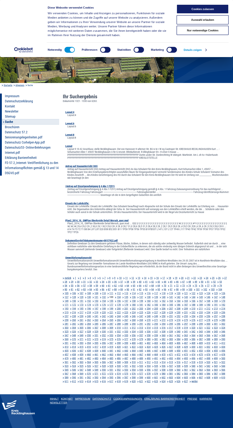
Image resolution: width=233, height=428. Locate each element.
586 (208, 373)
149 (66, 300)
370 (74, 339)
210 (193, 308)
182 (149, 304)
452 (193, 350)
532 (134, 366)
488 (134, 358)
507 (111, 362)
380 (149, 339)
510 (134, 362)
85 (97, 289)
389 (216, 339)
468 (149, 354)
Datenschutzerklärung (19, 101)
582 (178, 373)
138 (149, 297)
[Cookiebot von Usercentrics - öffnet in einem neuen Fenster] (24, 50)
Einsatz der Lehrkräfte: (77, 203)
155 (111, 300)
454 (208, 350)
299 (201, 323)
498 (208, 358)
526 (89, 366)
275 (186, 320)
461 (96, 354)
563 (201, 369)
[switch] (105, 50)
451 (186, 350)
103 (213, 289)
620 (134, 381)
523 (66, 366)
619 (126, 381)
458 (74, 354)
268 (134, 320)
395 (96, 343)
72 (177, 285)
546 (74, 369)
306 (89, 327)
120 (178, 293)
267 (126, 320)
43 (158, 281)
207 (171, 308)
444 (134, 350)
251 (171, 316)
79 (220, 285)
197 (96, 308)
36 (115, 281)
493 (171, 358)
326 (74, 331)
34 (103, 281)
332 (119, 331)
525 (81, 366)
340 (178, 331)
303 (66, 327)
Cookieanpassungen (127, 398)
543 (216, 366)
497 (201, 358)
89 (121, 289)
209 (186, 308)
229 (171, 312)
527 (96, 366)
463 (111, 354)
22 (194, 277)
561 (186, 369)
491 (156, 358)
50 (202, 281)
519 (201, 362)
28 (66, 281)
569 (81, 373)
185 (171, 304)
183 (156, 304)
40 (140, 281)
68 (152, 285)
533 (141, 366)
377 (126, 339)
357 (141, 335)
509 (126, 362)
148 (223, 297)
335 (141, 331)
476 (208, 354)
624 (163, 381)
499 (216, 358)
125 (216, 293)
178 (119, 304)
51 (208, 281)
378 (134, 339)
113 (126, 293)
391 (66, 343)
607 (201, 377)
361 (171, 335)
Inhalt (54, 398)
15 (151, 277)
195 (81, 308)
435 (66, 350)
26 (219, 277)
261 (81, 320)
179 (126, 304)
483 (96, 358)
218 (89, 312)
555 (141, 369)
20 (182, 277)
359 (156, 335)
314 (149, 327)
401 (141, 343)
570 (89, 373)
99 (183, 289)
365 (201, 335)
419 (111, 346)
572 (104, 373)
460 (89, 354)
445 (141, 350)
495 (186, 358)
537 (171, 366)
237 (66, 316)
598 (134, 377)
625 (171, 381)
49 (196, 281)
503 (81, 362)
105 (66, 293)
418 (104, 346)
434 (223, 346)
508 (119, 362)
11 (126, 277)
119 (171, 293)
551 (111, 369)
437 (81, 350)
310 (119, 327)
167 (201, 300)
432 (208, 346)
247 (141, 316)
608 (208, 377)
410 (208, 343)
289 (126, 323)
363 (186, 335)
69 (158, 285)
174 (89, 304)
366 (208, 335)
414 (74, 346)
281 (66, 323)
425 (156, 346)
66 (140, 285)
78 (214, 285)
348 (74, 335)
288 (119, 323)
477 (216, 354)
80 (66, 289)
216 (74, 312)
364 (193, 335)
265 (111, 320)
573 (111, 373)
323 (216, 327)
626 (178, 381)
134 (119, 297)
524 (74, 366)
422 (134, 346)
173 (81, 304)
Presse (192, 398)
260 (74, 320)
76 (202, 285)
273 (171, 320)
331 (111, 331)
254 (193, 316)
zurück (68, 277)
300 (208, 323)
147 (216, 297)
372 (89, 339)
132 (104, 297)
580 (163, 373)
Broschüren (12, 127)
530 (119, 366)
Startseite (8, 85)
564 (208, 369)
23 (201, 277)
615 (96, 381)
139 (156, 297)
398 (119, 343)
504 (89, 362)
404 (163, 343)
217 (81, 312)
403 (156, 343)
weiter (194, 381)
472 (178, 354)
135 (126, 297)
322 (208, 327)
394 (89, 343)
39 (134, 281)
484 (104, 358)
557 (156, 369)
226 (149, 312)
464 (119, 354)
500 (223, 358)
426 (163, 346)
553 (126, 369)
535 (156, 366)
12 (132, 277)
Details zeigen (193, 49)
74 (189, 285)
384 (178, 339)
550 (104, 369)
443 (126, 350)
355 (126, 335)
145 (201, 297)
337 (156, 331)
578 (149, 373)
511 (141, 362)
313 (141, 327)
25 (213, 277)
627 (186, 381)
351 (96, 335)
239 (81, 316)
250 (163, 316)
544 (223, 366)
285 (96, 323)
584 (193, 373)
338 (163, 331)
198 (104, 308)
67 (146, 285)
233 (201, 312)
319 (186, 327)
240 (89, 316)
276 (193, 320)
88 (115, 289)
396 (104, 343)
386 (193, 339)
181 (141, 304)
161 (156, 300)
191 (216, 304)
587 (216, 373)
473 (186, 354)
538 (178, 366)
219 (96, 312)
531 (126, 366)
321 (201, 327)
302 (223, 323)
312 (134, 327)
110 (104, 293)
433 (216, 346)
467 (141, 354)
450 (178, 350)
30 (78, 281)
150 (74, 300)
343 (201, 331)
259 (66, 320)
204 (149, 308)
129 (81, 297)
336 (149, 331)
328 (89, 331)
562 (193, 369)
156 (119, 300)
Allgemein (19, 85)
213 (216, 308)
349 (81, 335)
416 (89, 346)
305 (81, 327)
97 (171, 289)
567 (66, 373)
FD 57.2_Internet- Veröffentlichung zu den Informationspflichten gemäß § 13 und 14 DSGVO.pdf (32, 168)
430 (193, 346)
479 (66, 358)
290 (134, 323)
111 (111, 293)
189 (201, 304)
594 (104, 377)
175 (96, 304)
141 (171, 297)
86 (103, 289)
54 (66, 285)
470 (163, 354)
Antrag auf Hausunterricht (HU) (81, 166)
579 (156, 373)
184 (163, 304)
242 (104, 316)
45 (171, 281)
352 (104, 335)
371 (81, 339)
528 (104, 366)
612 (74, 381)
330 (104, 331)
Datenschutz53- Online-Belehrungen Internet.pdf (28, 150)
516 (178, 362)
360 (163, 335)
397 (111, 343)
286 (104, 323)
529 (111, 366)
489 (141, 358)
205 (156, 308)
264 (104, 320)
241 (96, 316)
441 (111, 350)
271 (156, 320)
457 (66, 354)
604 (178, 377)
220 (104, 312)
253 (186, 316)
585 (201, 373)
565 (216, 369)
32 (90, 281)
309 (111, 327)
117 (156, 293)
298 (193, 323)
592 (89, 377)
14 (145, 277)
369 (66, 339)
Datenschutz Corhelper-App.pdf (25, 142)
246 (134, 316)
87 (109, 289)
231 (186, 312)
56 (78, 285)
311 (126, 327)
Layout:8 (69, 134)
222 (119, 312)
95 (158, 289)
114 (134, 293)
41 (146, 281)
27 (225, 277)
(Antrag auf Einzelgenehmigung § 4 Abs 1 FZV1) (90, 186)
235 (216, 312)
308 (104, 327)
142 (178, 297)
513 (156, 362)
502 (74, 362)
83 (84, 289)
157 (126, 300)
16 (157, 277)
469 (156, 354)
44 (165, 281)
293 (156, 323)
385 (186, 339)
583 (186, 373)
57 (84, 285)
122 (193, 293)
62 (115, 285)
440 (104, 350)
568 (74, 373)
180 (134, 304)
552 (119, 369)
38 (128, 281)
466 (134, 354)
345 (216, 331)
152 (89, 300)
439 (96, 350)
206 (163, 308)
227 (156, 312)
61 (109, 285)
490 (149, 358)
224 (134, 312)
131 (96, 297)
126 (223, 293)
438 (89, 350)
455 (216, 350)
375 (111, 339)
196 (89, 308)
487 (126, 358)
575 (126, 373)
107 (81, 293)
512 (149, 362)
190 (208, 304)
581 (171, 373)
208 (178, 308)
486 (119, 358)
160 (149, 300)
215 (66, 312)
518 (193, 362)
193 (66, 308)
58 (90, 285)
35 (109, 281)
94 (152, 289)
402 (149, 343)
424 (149, 346)
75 (196, 285)
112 (119, 293)
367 (216, 335)
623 (156, 381)
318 (178, 327)
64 (128, 285)
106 (74, 293)
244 (119, 316)
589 (66, 377)
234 (208, 312)
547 (81, 369)
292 (149, 323)
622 (149, 381)
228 (163, 312)
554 (134, 369)
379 (141, 339)
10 (120, 277)
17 (163, 277)
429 (186, 346)
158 (134, 300)
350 (89, 335)
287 (111, 323)
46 (177, 281)
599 (141, 377)
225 (141, 312)
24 (207, 277)
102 (205, 289)
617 (111, 381)
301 (216, 323)
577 (141, 373)
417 (96, 346)
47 (183, 281)
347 (66, 335)
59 (97, 285)
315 (156, 327)
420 (119, 346)
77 (208, 285)
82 (78, 289)
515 (171, 362)
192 (223, 304)
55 (72, 285)
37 (121, 281)
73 (183, 285)
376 (119, 339)
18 (170, 277)
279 (216, 320)
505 (96, 362)
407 (186, 343)
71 (171, 285)
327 (81, 331)
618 (119, 381)
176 (104, 304)
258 (223, 316)
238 (74, 316)
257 (216, 316)
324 (223, 327)
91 (134, 289)
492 (163, 358)
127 (66, 297)
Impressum (12, 96)
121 (186, 293)
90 (128, 289)
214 (223, 308)
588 (223, 373)
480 (74, 358)
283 (81, 323)
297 (186, 323)
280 (223, 320)
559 (171, 369)
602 (163, 377)
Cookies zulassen (202, 9)
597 (126, 377)
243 (111, 316)
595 (111, 377)
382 (163, 339)
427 (171, 346)
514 (163, 362)
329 (96, 331)
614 (89, 381)
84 (90, 289)
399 (126, 343)
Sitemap (10, 116)
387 (201, 339)
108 (89, 293)
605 (186, 377)
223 (126, 312)
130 (89, 297)
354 (119, 335)
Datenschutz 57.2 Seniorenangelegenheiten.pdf (23, 134)
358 (149, 335)
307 (96, 327)
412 (223, 343)
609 (216, 377)
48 (189, 281)
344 (208, 331)
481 (81, 358)
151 (81, 300)
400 (134, 343)
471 (171, 354)
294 (163, 323)
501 (66, 362)
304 (74, 327)
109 (96, 293)
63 (121, 285)
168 (208, 300)
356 (134, 335)
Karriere (206, 398)
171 (66, 304)
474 (193, 354)
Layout (68, 146)
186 (178, 304)
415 (81, 346)
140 (163, 297)
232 (193, 312)
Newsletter (11, 111)
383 (171, 339)
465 (126, 354)
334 (134, 331)
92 (140, 289)
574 (119, 373)
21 (188, 277)
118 (163, 293)
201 (126, 308)
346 (223, 331)
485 (111, 358)
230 (178, 312)
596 (119, 377)
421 (126, 346)
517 (186, 362)
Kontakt (10, 106)
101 (198, 289)
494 (178, 358)
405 (171, 343)
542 (208, 366)
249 (156, 316)
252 (178, 316)
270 (149, 320)
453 (201, 350)
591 (81, 377)
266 (119, 320)
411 (216, 343)
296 (178, 323)
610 (223, 377)
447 (156, 350)
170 (223, 300)
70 (165, 285)
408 (193, 343)
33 (97, 281)
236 (223, 312)
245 (126, 316)
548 (89, 369)
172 (74, 304)
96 (165, 289)
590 (74, 377)
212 (208, 308)
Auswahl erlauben (202, 19)
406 (178, 343)
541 (201, 366)
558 (163, 369)
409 (201, 343)
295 (171, 323)
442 (119, 350)
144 (193, 297)
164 (178, 300)
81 (72, 289)
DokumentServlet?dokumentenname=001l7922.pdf (91, 240)
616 (104, 381)
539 (186, 366)
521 (216, 362)
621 (141, 381)
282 (74, 323)
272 (163, 320)
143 (186, 297)
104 (220, 289)
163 (171, 300)
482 (89, 358)
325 (66, 331)
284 (89, 323)
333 (126, 331)
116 (149, 293)
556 (149, 369)
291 (141, 323)
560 (178, 369)
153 (96, 300)
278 (208, 320)
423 (141, 346)
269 (141, 320)
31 (84, 281)
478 (223, 354)
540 (193, 366)
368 (223, 335)
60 (103, 285)
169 (216, 300)
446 (149, 350)
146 (208, 297)
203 (141, 308)
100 (190, 289)
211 (201, 308)
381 (156, 339)
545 (66, 369)
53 (220, 281)
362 (178, 335)
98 (177, 289)
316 (163, 327)
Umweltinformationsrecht (78, 257)
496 (193, 358)
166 (193, 300)
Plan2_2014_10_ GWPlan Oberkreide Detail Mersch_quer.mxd (97, 220)
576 (134, 373)
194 (74, 308)
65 (134, 285)
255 (201, 316)
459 (81, 354)
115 (141, 293)
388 (208, 339)
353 (111, 335)
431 (201, 346)
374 (104, 339)
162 (163, 300)
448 (163, 350)
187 (186, 304)
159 (141, 300)
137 (141, 297)
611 (66, 381)
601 (156, 377)
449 (171, 350)
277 (201, 320)
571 (96, 373)
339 (171, 331)
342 (193, 331)
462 (104, 354)
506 (104, 362)
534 (149, 366)
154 (104, 300)
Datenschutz (101, 398)
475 (201, 354)
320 (193, 327)
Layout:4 (69, 112)
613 (81, 381)
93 (146, 289)
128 (74, 297)
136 (134, 297)
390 (223, 339)
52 (214, 281)
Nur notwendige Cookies (202, 30)
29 (72, 281)
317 (171, 327)
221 (111, 312)
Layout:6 (69, 123)
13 (139, 277)
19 (176, 277)
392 (74, 343)
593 (96, 377)
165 (186, 300)
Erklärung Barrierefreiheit (21, 158)
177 (111, 304)
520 (208, 362)
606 (193, 377)
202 (134, 308)
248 (149, 316)
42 (152, 281)
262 (89, 320)
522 (223, 362)
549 (96, 369)
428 (178, 346)
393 (81, 343)
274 (178, 320)
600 (149, 377)
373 (96, 339)
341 (186, 331)
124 (208, 293)
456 (223, 350)
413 (66, 346)
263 (96, 320)
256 (208, 316)
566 (223, 369)
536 (163, 366)
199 (111, 308)
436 (74, 350)
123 (201, 293)
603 (171, 377)
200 (119, 308)
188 (193, 304)
